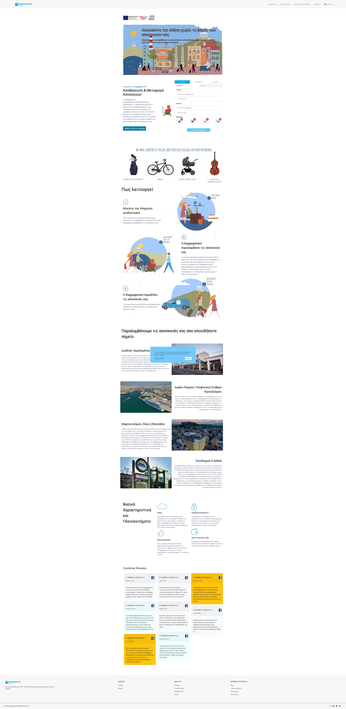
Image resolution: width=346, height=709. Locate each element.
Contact (176, 694)
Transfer (120, 685)
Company (177, 685)
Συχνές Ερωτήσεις (236, 688)
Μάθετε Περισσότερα (134, 128)
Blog (232, 685)
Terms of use (234, 694)
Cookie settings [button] (159, 358)
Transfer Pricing (178, 688)
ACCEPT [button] (188, 358)
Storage (120, 688)
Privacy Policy (234, 691)
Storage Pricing (178, 691)
